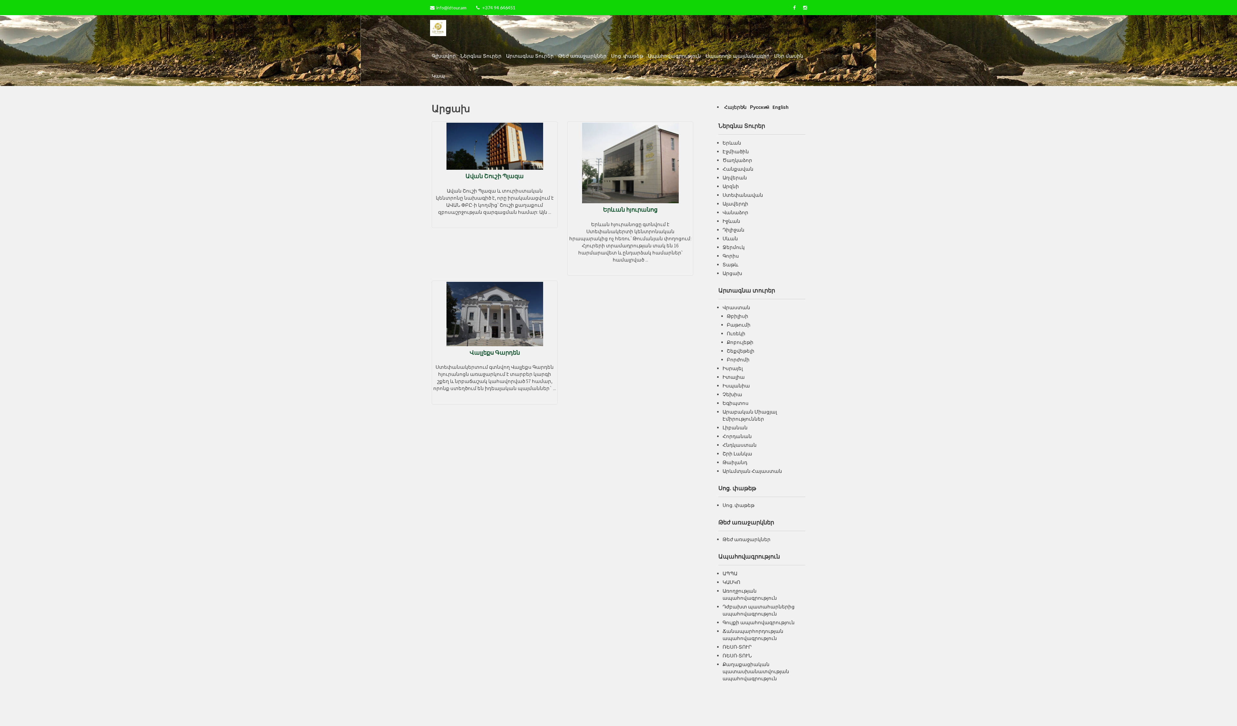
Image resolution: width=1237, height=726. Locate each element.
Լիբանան (735, 428)
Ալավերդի (735, 204)
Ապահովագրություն (674, 56)
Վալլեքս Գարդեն (495, 352)
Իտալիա (734, 377)
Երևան (732, 143)
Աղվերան (735, 178)
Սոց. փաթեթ (627, 56)
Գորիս (731, 256)
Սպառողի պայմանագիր (737, 56)
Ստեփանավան (743, 195)
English (780, 107)
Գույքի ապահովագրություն (759, 622)
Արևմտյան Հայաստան (752, 471)
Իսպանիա (736, 386)
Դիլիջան (733, 230)
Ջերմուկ (734, 247)
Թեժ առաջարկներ (582, 56)
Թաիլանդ (735, 462)
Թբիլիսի (737, 316)
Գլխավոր (444, 56)
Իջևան (731, 221)
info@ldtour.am (451, 7)
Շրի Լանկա (737, 454)
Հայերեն (735, 107)
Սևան (730, 238)
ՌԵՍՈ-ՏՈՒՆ (737, 656)
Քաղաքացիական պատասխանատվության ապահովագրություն (756, 671)
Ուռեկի (736, 333)
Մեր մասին (788, 56)
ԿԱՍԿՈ (731, 582)
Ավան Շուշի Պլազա (494, 176)
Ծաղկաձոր (737, 160)
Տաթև (730, 265)
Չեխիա (732, 394)
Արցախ (732, 273)
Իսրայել (733, 368)
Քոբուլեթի (740, 342)
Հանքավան (738, 169)
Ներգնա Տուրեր (481, 56)
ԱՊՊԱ (730, 573)
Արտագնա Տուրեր (530, 56)
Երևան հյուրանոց (630, 209)
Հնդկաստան (740, 445)
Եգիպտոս (736, 403)
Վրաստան (736, 307)
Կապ (438, 76)
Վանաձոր (735, 212)
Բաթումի (739, 325)
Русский (759, 107)
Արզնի (731, 186)
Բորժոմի (738, 360)
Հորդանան (737, 436)
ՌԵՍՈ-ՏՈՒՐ (737, 647)
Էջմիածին (736, 151)
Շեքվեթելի (740, 351)
